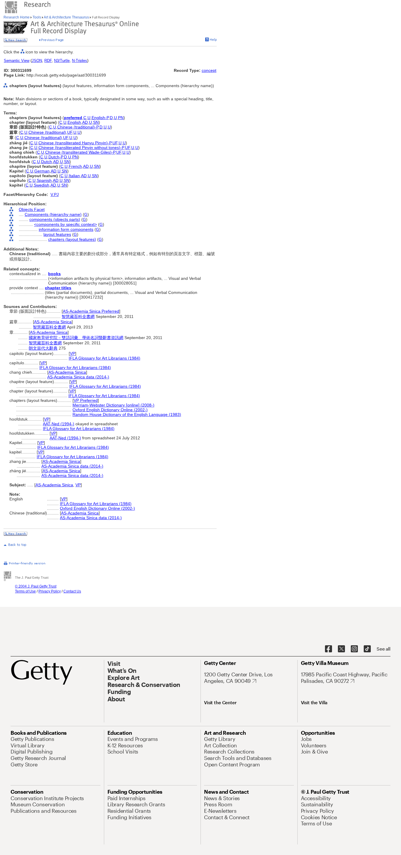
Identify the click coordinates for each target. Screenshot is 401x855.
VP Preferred (86, 400)
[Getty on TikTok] (367, 649)
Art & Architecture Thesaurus (66, 17)
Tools (37, 17)
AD (85, 122)
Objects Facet (32, 209)
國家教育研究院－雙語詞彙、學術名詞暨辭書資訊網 (76, 337)
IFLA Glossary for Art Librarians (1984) (104, 358)
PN (121, 117)
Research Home (17, 17)
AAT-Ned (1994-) (58, 423)
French (75, 166)
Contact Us (72, 591)
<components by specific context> (65, 224)
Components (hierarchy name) (53, 214)
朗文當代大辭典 (43, 348)
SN (96, 122)
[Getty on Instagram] (354, 649)
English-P (100, 117)
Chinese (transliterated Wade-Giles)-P (80, 152)
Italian (74, 175)
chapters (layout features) (72, 239)
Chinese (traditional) (47, 132)
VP (72, 353)
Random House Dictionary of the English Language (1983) (127, 414)
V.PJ (54, 194)
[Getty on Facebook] (328, 649)
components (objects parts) (54, 219)
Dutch (46, 161)
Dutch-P (55, 157)
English (74, 122)
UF (69, 132)
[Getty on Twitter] (341, 649)
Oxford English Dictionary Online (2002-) (110, 409)
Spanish (44, 180)
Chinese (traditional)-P (77, 127)
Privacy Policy (49, 591)
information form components (66, 229)
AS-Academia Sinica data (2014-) (78, 377)
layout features (57, 234)
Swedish (41, 185)
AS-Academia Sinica (53, 321)
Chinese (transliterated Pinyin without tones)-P (81, 147)
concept (209, 70)
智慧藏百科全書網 (78, 316)
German (42, 171)
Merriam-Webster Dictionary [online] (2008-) (113, 405)
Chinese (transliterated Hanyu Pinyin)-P (74, 142)
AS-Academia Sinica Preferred (91, 311)
